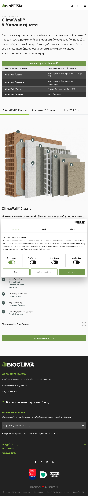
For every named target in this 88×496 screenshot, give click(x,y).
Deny (16, 272)
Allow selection (44, 272)
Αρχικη (4, 16)
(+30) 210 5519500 (9, 391)
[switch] (33, 262)
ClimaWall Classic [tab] (15, 110)
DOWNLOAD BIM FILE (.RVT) (44, 338)
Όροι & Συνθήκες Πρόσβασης (58, 492)
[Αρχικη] (11, 6)
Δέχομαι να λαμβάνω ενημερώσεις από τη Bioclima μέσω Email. (31, 433)
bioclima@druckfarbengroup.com (14, 385)
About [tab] (73, 229)
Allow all (71, 272)
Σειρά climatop (16, 314)
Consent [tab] (15, 229)
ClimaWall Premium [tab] (44, 110)
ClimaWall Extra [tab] (73, 110)
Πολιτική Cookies (79, 492)
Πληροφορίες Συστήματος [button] (16, 324)
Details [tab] (44, 229)
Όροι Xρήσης (38, 492)
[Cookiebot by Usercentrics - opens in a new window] (75, 222)
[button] (85, 6)
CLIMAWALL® (13, 16)
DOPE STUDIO (52, 487)
